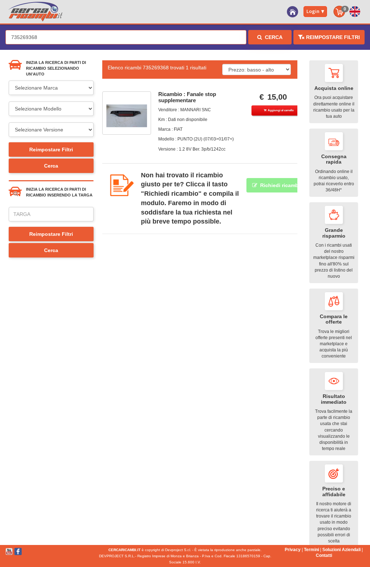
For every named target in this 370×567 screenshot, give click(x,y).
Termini (311, 549)
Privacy (293, 549)
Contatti (324, 555)
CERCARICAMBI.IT (124, 550)
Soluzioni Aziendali (341, 549)
